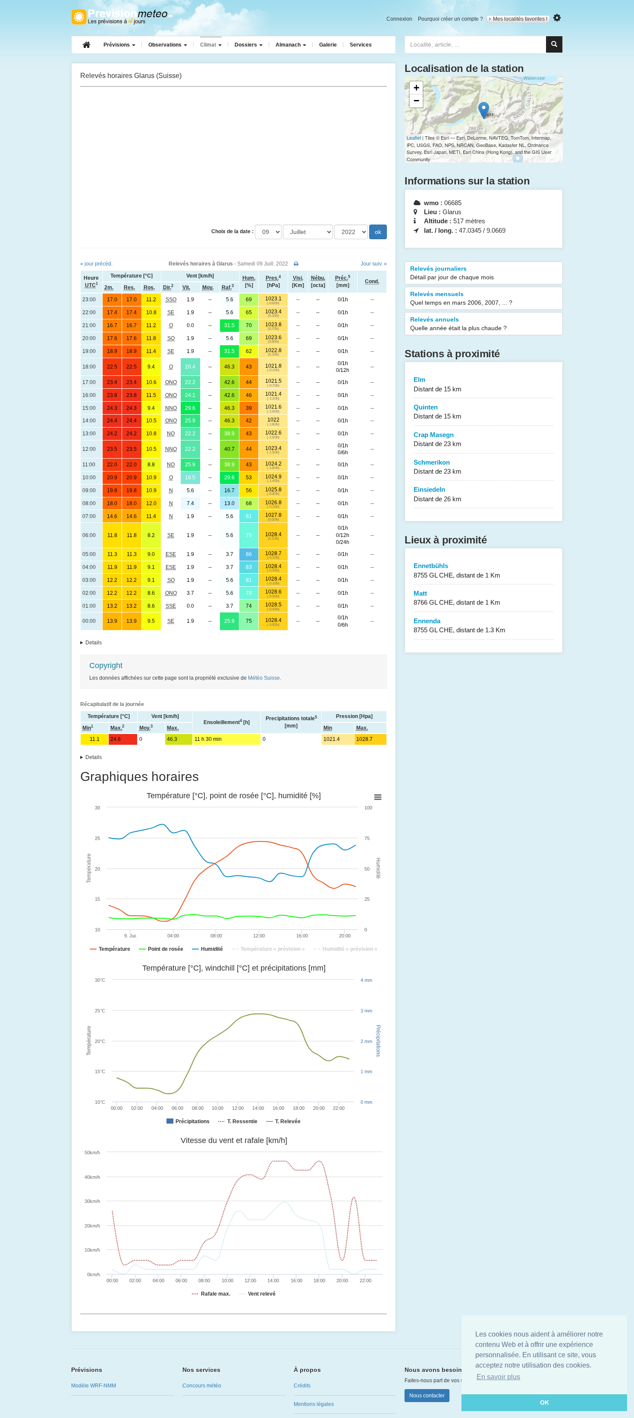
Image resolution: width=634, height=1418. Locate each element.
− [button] (416, 100)
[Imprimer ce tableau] (296, 263)
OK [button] (544, 1402)
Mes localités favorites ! (520, 19)
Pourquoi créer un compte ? (450, 19)
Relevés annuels (458, 323)
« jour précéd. (96, 263)
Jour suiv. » (374, 263)
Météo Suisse (264, 678)
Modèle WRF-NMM (93, 1386)
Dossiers (246, 44)
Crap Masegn (437, 439)
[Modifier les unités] (557, 18)
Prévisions (117, 44)
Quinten (437, 411)
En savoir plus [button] (498, 1377)
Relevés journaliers (452, 273)
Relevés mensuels (461, 298)
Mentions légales (314, 1404)
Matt (457, 598)
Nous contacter (427, 1396)
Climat (208, 44)
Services (361, 44)
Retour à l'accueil (122, 16)
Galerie (328, 44)
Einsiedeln (437, 494)
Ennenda (459, 625)
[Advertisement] (233, 155)
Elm (437, 384)
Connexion (399, 19)
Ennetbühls (457, 570)
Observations (165, 44)
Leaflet (414, 137)
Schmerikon (437, 467)
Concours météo (201, 1386)
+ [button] (416, 87)
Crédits (302, 1386)
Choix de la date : (232, 231)
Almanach (289, 44)
